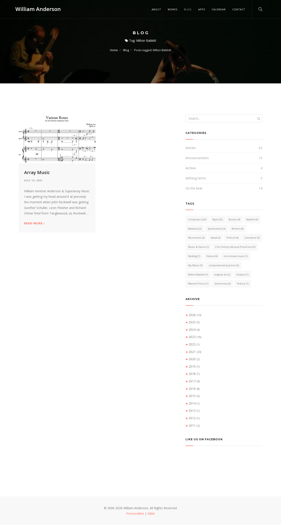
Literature (252, 237)
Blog (188, 9)
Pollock (232, 237)
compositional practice (224, 265)
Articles (191, 148)
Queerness (222, 283)
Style (217, 219)
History (243, 283)
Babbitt (252, 219)
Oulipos (242, 274)
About (156, 9)
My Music (195, 265)
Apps (201, 9)
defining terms (196, 178)
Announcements (197, 158)
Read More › (34, 223)
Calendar (219, 9)
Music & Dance (198, 246)
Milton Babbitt (198, 274)
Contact (238, 9)
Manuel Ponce (198, 283)
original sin (222, 274)
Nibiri (151, 513)
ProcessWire (135, 513)
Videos (212, 256)
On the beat (194, 188)
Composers (197, 219)
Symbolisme (216, 228)
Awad (215, 237)
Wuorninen (196, 237)
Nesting (194, 256)
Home (114, 50)
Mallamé (195, 228)
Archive (191, 168)
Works (172, 9)
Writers (237, 228)
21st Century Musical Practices (235, 246)
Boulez (234, 219)
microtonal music (236, 256)
